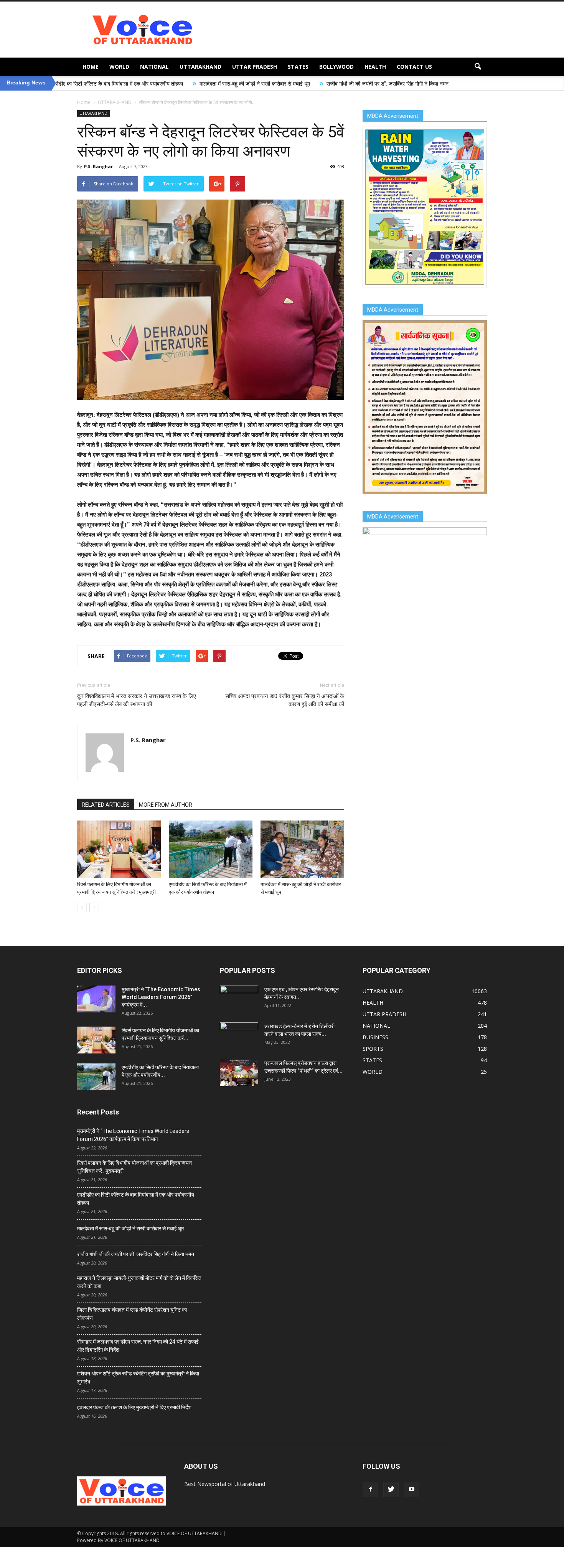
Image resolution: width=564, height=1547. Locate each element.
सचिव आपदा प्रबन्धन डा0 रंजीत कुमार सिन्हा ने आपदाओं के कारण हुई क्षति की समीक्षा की (284, 700)
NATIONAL (154, 66)
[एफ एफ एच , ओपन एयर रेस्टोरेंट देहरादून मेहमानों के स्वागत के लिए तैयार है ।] (239, 999)
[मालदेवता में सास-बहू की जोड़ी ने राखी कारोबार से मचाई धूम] (302, 849)
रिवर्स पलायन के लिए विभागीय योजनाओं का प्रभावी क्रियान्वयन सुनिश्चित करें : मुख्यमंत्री (134, 1167)
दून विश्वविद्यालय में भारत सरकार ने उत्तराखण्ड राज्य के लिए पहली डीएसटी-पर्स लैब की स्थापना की (136, 700)
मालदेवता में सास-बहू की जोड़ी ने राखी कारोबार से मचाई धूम (165, 84)
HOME (90, 66)
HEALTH (375, 66)
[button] (477, 67)
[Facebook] (370, 1489)
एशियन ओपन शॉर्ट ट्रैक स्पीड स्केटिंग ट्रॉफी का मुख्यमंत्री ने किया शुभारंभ (138, 1377)
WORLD (119, 66)
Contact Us (414, 66)
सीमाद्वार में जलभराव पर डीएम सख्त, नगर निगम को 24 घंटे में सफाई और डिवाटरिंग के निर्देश (138, 1346)
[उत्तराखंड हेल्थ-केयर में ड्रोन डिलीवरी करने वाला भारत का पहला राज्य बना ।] (239, 1035)
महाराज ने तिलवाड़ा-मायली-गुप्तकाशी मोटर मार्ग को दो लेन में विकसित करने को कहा (139, 1282)
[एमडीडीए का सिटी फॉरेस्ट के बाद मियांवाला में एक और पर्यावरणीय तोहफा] (210, 849)
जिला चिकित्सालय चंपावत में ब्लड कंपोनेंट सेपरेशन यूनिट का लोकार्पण (132, 1314)
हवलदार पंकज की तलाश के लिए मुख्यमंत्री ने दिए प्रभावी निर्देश (134, 1407)
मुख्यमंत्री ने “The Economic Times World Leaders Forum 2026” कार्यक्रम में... (161, 997)
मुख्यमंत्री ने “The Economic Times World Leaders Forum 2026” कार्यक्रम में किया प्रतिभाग (133, 1135)
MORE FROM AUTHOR (165, 805)
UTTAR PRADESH (254, 66)
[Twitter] (391, 1489)
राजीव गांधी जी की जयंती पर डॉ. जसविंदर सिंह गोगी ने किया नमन (298, 84)
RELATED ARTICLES (106, 805)
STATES (298, 66)
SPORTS (373, 1048)
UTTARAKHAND (200, 66)
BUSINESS (375, 1037)
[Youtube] (411, 1489)
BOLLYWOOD (336, 66)
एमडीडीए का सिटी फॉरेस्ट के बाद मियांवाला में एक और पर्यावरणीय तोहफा (135, 1199)
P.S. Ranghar (98, 166)
